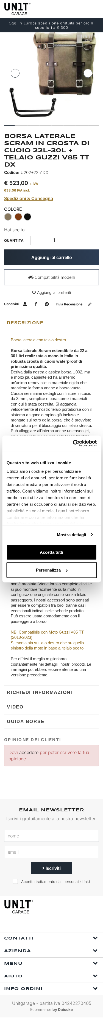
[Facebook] (42, 924)
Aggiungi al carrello (51, 257)
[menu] (94, 8)
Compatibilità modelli (54, 277)
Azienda (17, 951)
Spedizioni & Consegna (28, 198)
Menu (13, 964)
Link (85, 881)
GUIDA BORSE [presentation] (25, 721)
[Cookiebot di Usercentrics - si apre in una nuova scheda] (73, 443)
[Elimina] (73, 240)
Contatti (19, 938)
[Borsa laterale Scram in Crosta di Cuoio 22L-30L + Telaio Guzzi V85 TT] (51, 77)
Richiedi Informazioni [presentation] (40, 692)
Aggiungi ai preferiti (53, 292)
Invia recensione (69, 304)
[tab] (51, 323)
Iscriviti (52, 868)
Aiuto (13, 976)
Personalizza (48, 570)
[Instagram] (54, 924)
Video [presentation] (15, 707)
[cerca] (72, 8)
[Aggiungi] (35, 240)
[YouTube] (67, 924)
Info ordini (23, 989)
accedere (28, 752)
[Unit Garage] (18, 9)
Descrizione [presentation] (25, 322)
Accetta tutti (51, 552)
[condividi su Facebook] (36, 304)
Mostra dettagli (71, 534)
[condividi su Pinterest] (47, 304)
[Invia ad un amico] (25, 304)
